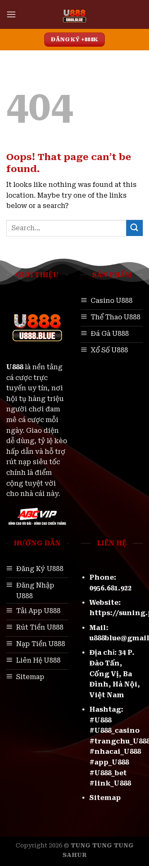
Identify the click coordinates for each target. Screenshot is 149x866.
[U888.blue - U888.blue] (74, 14)
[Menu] (11, 14)
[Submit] (134, 228)
